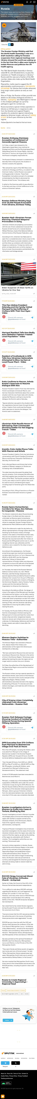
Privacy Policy (13, 1076)
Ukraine (26, 993)
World (3, 1058)
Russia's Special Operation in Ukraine (16, 990)
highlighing (12, 100)
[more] (34, 134)
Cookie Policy (5, 1076)
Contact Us (25, 1073)
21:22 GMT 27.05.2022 (8, 40)
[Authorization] (27, 2)
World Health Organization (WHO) (10, 993)
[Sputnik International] (5, 2)
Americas (10, 1058)
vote (22, 993)
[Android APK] (6, 1083)
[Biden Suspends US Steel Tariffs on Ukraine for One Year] (18, 274)
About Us (3, 1073)
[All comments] (2, 1096)
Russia (3, 990)
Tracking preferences (7, 1078)
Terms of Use (17, 1073)
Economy (24, 1058)
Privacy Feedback (23, 1076)
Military (31, 1058)
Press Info (10, 1073)
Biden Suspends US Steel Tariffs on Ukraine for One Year (17, 288)
